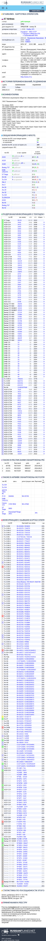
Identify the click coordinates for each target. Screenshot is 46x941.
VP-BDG (19, 845)
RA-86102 (20, 695)
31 (18, 357)
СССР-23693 (21, 766)
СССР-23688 (21, 749)
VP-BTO (19, 789)
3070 (19, 293)
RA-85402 (20, 545)
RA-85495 (20, 562)
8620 (19, 451)
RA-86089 (20, 691)
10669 (20, 267)
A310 (4, 200)
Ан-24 (4, 190)
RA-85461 (20, 556)
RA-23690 (20, 753)
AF (22, 915)
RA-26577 (20, 738)
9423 (19, 424)
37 (18, 361)
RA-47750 (20, 729)
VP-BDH (19, 843)
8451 (19, 400)
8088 (19, 445)
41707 (20, 319)
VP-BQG (19, 875)
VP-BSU (19, 867)
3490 (19, 227)
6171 (19, 254)
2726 (19, 291)
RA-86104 (20, 697)
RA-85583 (20, 569)
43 (18, 370)
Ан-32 (4, 192)
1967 (19, 282)
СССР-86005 (21, 661)
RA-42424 (20, 657)
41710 (20, 327)
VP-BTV (19, 781)
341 (36, 513)
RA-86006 (20, 663)
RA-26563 (20, 734)
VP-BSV (19, 871)
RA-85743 (20, 633)
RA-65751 (20, 646)
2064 (19, 284)
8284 (19, 396)
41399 (20, 329)
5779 (19, 295)
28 (18, 353)
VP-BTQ (19, 794)
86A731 (20, 381)
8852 (19, 409)
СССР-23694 (21, 764)
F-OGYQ (19, 824)
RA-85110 (20, 532)
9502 (19, 430)
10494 (20, 439)
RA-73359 (20, 882)
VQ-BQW (20, 807)
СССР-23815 (21, 757)
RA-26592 (20, 740)
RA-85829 (20, 592)
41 (18, 368)
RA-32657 (20, 717)
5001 (19, 235)
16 (18, 349)
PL (20, 915)
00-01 (20, 220)
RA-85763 (20, 640)
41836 (20, 323)
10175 (20, 263)
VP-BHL (19, 811)
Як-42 (4, 208)
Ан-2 (3, 185)
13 (18, 344)
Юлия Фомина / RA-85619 (25, 582)
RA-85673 (20, 605)
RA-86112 (20, 710)
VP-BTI (19, 860)
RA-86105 (20, 699)
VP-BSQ (19, 864)
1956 (19, 280)
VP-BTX (19, 785)
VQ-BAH (19, 828)
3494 (19, 229)
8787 (19, 406)
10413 (20, 265)
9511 (19, 434)
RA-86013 (20, 676)
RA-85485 (20, 560)
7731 (19, 257)
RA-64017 (20, 652)
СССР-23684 (21, 744)
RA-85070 (20, 528)
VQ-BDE (19, 772)
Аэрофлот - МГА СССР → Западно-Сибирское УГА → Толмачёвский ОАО (30, 33)
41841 (20, 334)
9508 (19, 432)
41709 (20, 325)
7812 (19, 394)
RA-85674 (20, 607)
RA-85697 (20, 618)
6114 (19, 299)
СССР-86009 (21, 669)
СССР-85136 (21, 537)
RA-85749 (20, 637)
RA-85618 (20, 580)
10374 (20, 413)
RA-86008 (20, 667)
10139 (20, 261)
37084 (20, 314)
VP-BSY (19, 819)
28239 (20, 338)
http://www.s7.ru (26, 77)
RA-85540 (20, 565)
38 (18, 364)
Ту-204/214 (6, 197)
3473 (19, 224)
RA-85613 (20, 577)
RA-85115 (20, 535)
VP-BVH (19, 841)
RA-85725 (20, 629)
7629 (19, 389)
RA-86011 (20, 674)
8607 (19, 402)
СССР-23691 (21, 755)
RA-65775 (20, 648)
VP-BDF (19, 847)
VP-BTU (19, 779)
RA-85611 (20, 573)
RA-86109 (20, 706)
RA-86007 (20, 665)
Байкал (27, 42)
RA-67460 (25, 504)
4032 (19, 231)
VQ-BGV (19, 886)
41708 (20, 321)
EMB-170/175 (5, 171)
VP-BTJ (19, 834)
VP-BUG (19, 879)
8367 (19, 398)
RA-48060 (20, 742)
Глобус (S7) (30, 29)
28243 (20, 340)
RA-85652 (20, 601)
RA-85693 (20, 616)
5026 (19, 237)
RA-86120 (20, 712)
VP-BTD (19, 852)
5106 (19, 242)
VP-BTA (19, 862)
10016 (20, 411)
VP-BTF (19, 856)
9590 (19, 436)
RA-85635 (20, 599)
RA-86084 (20, 687)
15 (18, 347)
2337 (19, 289)
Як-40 (4, 203)
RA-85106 (20, 530)
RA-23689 (20, 751)
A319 (4, 160)
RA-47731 (20, 725)
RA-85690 (20, 614)
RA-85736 (20, 631)
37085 (20, 317)
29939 (20, 310)
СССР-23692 (21, 759)
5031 (19, 239)
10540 (20, 443)
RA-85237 (20, 541)
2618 (19, 276)
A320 (4, 164)
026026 (11, 496)
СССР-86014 (21, 678)
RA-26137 (20, 736)
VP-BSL (19, 777)
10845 (20, 272)
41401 (20, 336)
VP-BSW (19, 873)
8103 (19, 447)
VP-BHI (19, 804)
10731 (20, 269)
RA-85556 (20, 567)
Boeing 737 (6, 167)
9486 (19, 428)
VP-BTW (19, 783)
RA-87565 (20, 654)
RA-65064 (20, 642)
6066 (19, 252)
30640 (20, 304)
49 (18, 376)
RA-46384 (20, 723)
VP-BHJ (19, 809)
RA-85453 (20, 554)
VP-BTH (19, 849)
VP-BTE (19, 854)
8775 (19, 404)
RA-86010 (20, 672)
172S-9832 (12, 504)
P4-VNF (19, 768)
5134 (19, 244)
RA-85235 (20, 539)
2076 (19, 287)
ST (18, 915)
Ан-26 (4, 187)
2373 (19, 274)
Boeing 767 (6, 205)
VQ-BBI (19, 839)
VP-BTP (19, 792)
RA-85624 (20, 590)
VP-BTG (19, 858)
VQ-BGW (20, 884)
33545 (20, 308)
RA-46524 (20, 727)
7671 (19, 391)
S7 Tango (5, 174)
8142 (19, 259)
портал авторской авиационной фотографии (32, 3)
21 (18, 351)
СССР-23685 (21, 747)
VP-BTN (19, 787)
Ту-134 (4, 195)
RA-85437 (20, 550)
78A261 (20, 379)
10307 (20, 454)
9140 (19, 419)
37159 (20, 312)
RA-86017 (20, 680)
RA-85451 (20, 552)
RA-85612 (20, 575)
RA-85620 (20, 584)
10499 (20, 441)
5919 (19, 297)
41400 (20, 332)
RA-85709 (20, 625)
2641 (19, 278)
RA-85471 (20, 558)
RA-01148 (20, 719)
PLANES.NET (32, 2)
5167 (19, 246)
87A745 (20, 383)
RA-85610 (20, 571)
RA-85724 (20, 627)
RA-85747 (20, 635)
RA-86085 (20, 689)
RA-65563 (20, 644)
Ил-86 (4, 177)
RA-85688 (20, 612)
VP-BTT (19, 798)
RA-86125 (20, 714)
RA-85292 (20, 543)
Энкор (27, 40)
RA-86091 (20, 693)
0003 (10, 508)
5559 (19, 248)
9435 (19, 426)
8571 (19, 449)
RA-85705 (20, 622)
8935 (19, 417)
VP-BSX (19, 877)
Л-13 (3, 496)
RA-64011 (20, 650)
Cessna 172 (4, 504)
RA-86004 (20, 659)
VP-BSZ (19, 826)
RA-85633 (20, 597)
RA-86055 (20, 682)
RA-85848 (20, 526)
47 (18, 372)
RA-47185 (20, 732)
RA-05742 (25, 496)
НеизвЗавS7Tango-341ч (15, 513)
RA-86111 (20, 708)
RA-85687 (20, 610)
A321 (4, 157)
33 (18, 359)
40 (18, 366)
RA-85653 (20, 603)
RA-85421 (20, 547)
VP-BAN (19, 869)
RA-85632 (20, 595)
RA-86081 (20, 684)
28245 (20, 306)
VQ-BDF (19, 774)
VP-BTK (19, 817)
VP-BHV (19, 813)
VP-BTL (19, 832)
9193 (19, 421)
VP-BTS (19, 796)
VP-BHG (19, 802)
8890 (19, 415)
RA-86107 (20, 702)
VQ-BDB (19, 815)
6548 (19, 302)
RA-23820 (20, 762)
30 (18, 355)
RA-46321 (20, 721)
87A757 (20, 385)
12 (18, 342)
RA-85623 (20, 588)
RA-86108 (20, 704)
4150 (19, 233)
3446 (19, 222)
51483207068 (22, 387)
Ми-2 (4, 182)
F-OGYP (19, 822)
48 (18, 374)
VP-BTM (19, 830)
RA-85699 (20, 620)
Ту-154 (4, 179)
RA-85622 (20, 586)
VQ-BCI (19, 770)
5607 (19, 250)
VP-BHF (19, 800)
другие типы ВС (4, 491)
